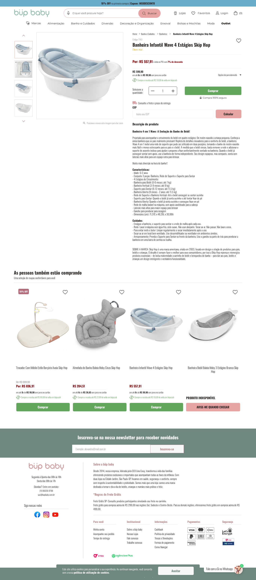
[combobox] (112, 13)
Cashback (159, 529)
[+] (173, 91)
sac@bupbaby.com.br (46, 494)
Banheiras (163, 33)
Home (134, 33)
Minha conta (98, 529)
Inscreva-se (167, 449)
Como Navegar (161, 547)
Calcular (228, 114)
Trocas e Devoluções (164, 538)
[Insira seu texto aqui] (232, 542)
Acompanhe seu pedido (103, 534)
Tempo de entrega (101, 538)
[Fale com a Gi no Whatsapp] (238, 569)
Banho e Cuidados (148, 33)
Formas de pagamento (164, 542)
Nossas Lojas (132, 534)
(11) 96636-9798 (46, 490)
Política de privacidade (165, 534)
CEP (134, 107)
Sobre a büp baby (134, 529)
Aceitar (175, 571)
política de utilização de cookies (91, 572)
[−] (153, 91)
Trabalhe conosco (134, 542)
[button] (68, 13)
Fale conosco (132, 538)
